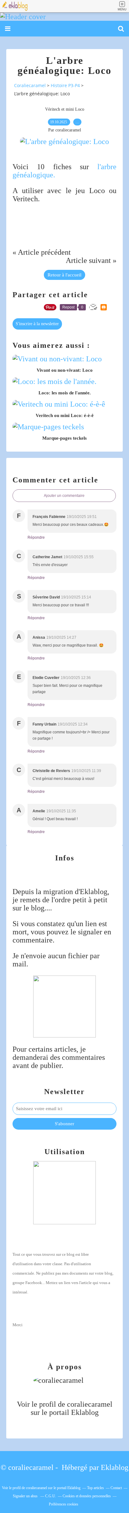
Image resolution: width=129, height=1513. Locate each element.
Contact (116, 1488)
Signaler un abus (26, 1496)
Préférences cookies (63, 1504)
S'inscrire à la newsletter (37, 323)
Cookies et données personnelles (87, 1496)
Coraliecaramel (30, 85)
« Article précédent (42, 252)
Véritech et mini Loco (64, 109)
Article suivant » (91, 260)
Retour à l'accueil (64, 274)
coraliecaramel (89, 1404)
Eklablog (114, 1467)
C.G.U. (50, 1496)
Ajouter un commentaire (64, 495)
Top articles (95, 1488)
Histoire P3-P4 (65, 85)
